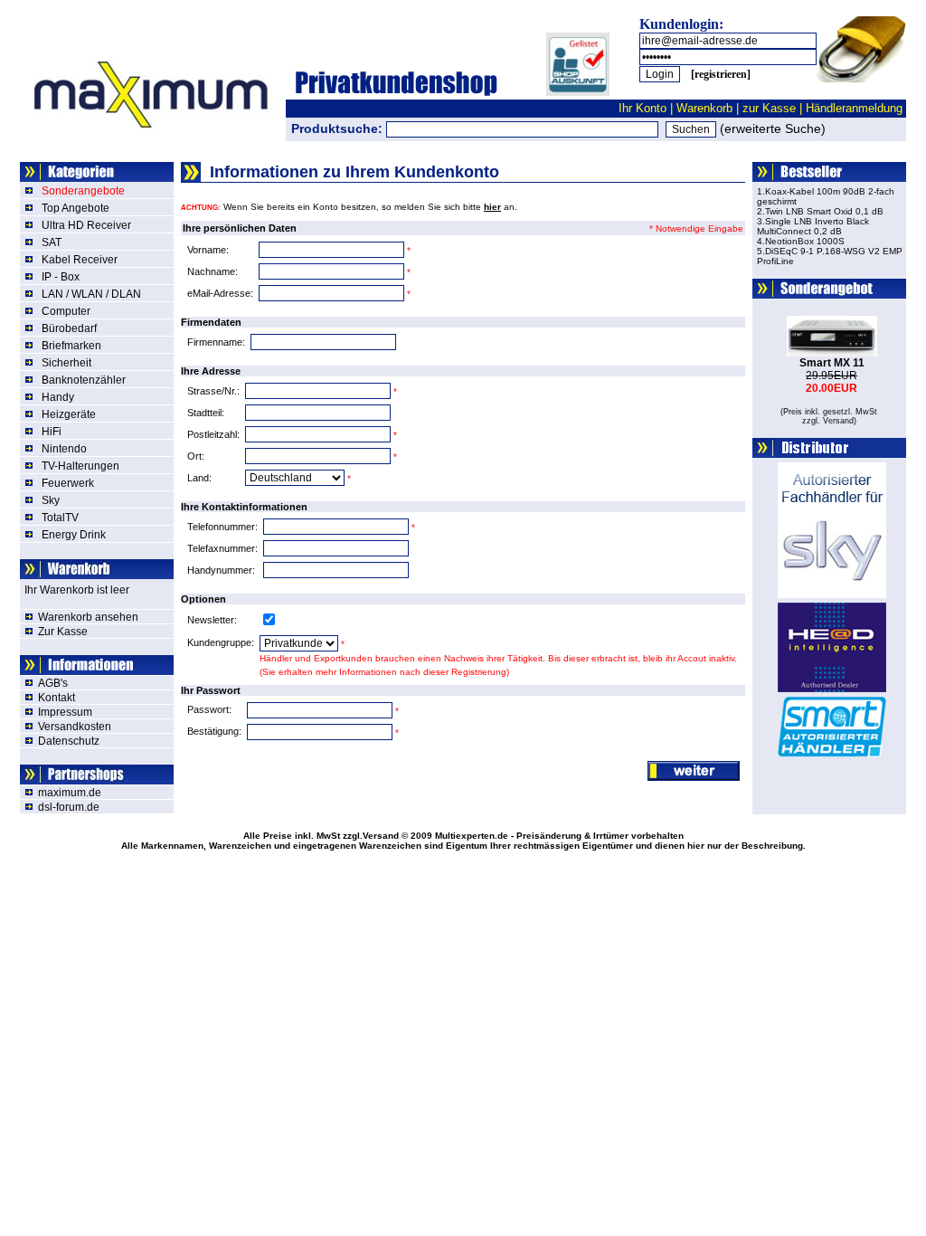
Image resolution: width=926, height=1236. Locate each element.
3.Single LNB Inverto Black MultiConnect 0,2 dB (813, 226)
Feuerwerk (68, 483)
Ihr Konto (642, 108)
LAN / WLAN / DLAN (91, 294)
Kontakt (56, 697)
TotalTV (60, 517)
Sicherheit (66, 363)
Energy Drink (74, 534)
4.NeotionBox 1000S (801, 241)
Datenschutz (68, 741)
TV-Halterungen (80, 466)
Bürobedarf (69, 328)
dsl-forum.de (68, 807)
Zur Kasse (63, 631)
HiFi (51, 431)
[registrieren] (721, 74)
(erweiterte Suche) (773, 128)
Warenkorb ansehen (88, 617)
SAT (51, 242)
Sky (51, 500)
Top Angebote (75, 208)
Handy (58, 397)
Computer (66, 311)
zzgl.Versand (371, 836)
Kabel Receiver (80, 259)
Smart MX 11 (832, 363)
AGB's (53, 683)
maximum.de (69, 792)
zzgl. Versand (828, 420)
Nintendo (64, 448)
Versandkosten (74, 726)
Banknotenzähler (84, 380)
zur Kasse (769, 108)
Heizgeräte (69, 414)
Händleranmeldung (854, 108)
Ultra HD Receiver (86, 225)
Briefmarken (71, 345)
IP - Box (61, 277)
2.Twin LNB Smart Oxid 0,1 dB (820, 211)
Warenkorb (704, 108)
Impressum (65, 712)
